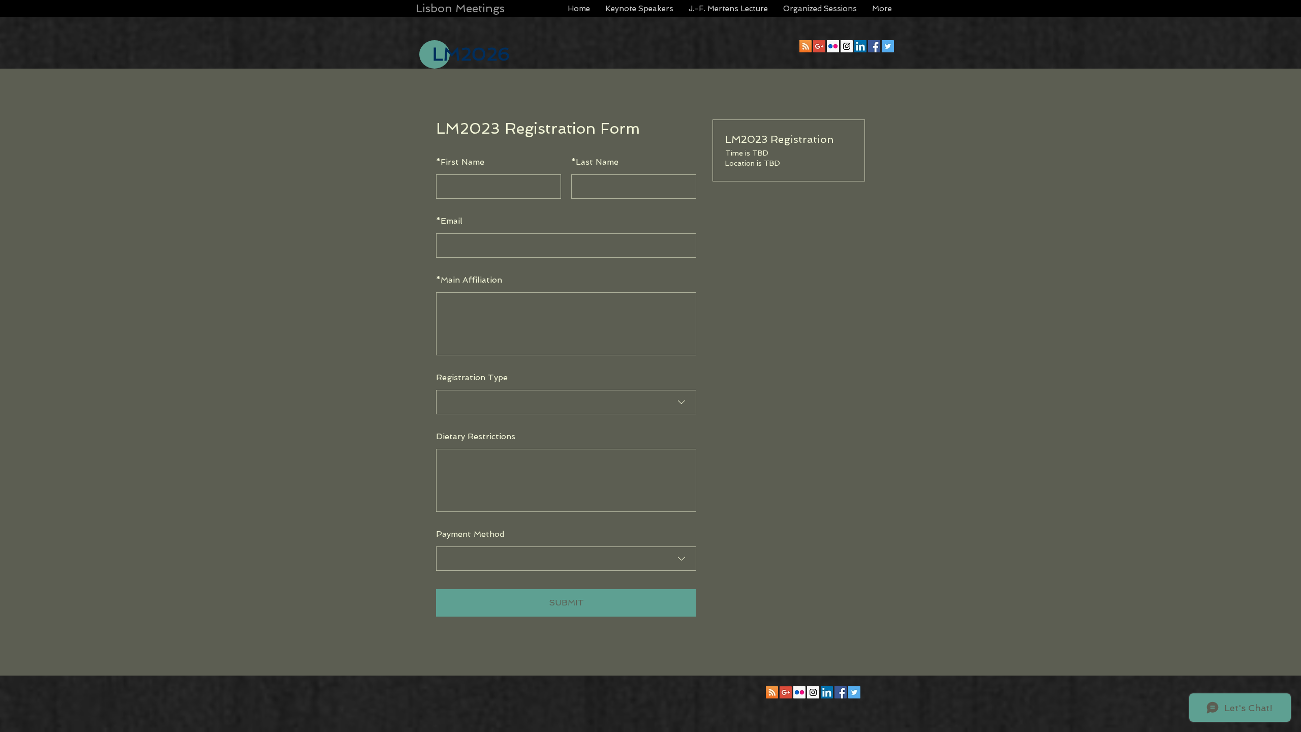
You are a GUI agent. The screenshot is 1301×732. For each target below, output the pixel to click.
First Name (460, 162)
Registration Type (472, 377)
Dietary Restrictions (475, 436)
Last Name (594, 162)
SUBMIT (566, 602)
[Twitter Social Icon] (888, 46)
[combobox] (566, 402)
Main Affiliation (469, 280)
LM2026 (471, 54)
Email (449, 221)
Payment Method (470, 534)
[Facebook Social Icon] (874, 46)
